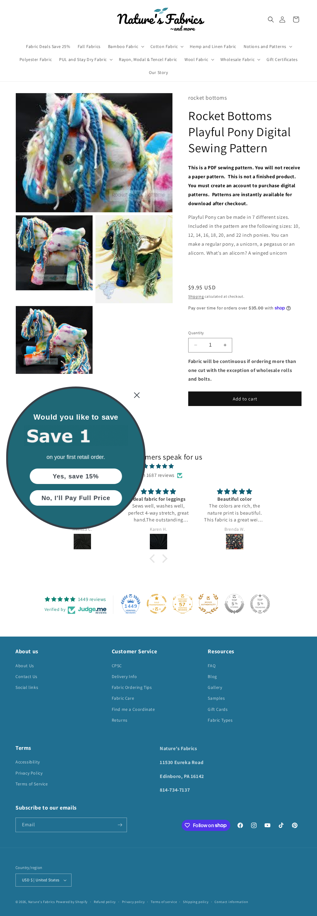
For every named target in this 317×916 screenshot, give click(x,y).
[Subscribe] (120, 825)
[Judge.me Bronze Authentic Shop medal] (208, 604)
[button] (271, 19)
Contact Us (26, 676)
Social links (26, 687)
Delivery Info (124, 676)
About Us (24, 665)
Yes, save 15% (76, 476)
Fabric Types (220, 720)
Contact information (231, 902)
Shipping (196, 296)
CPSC (117, 665)
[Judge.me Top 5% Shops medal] (234, 604)
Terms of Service (31, 784)
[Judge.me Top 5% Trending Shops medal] (260, 604)
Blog (212, 676)
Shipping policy (196, 902)
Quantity (196, 332)
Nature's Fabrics (41, 902)
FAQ (211, 665)
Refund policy (105, 902)
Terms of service (164, 902)
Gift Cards (218, 709)
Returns (120, 720)
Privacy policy (133, 902)
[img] (158, 466)
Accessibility (27, 762)
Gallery (215, 687)
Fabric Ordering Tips (132, 687)
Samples (216, 698)
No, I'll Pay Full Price (75, 498)
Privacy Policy (28, 773)
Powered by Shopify (72, 902)
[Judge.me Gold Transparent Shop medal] (157, 604)
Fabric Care (123, 698)
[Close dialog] (137, 395)
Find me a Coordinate (133, 709)
